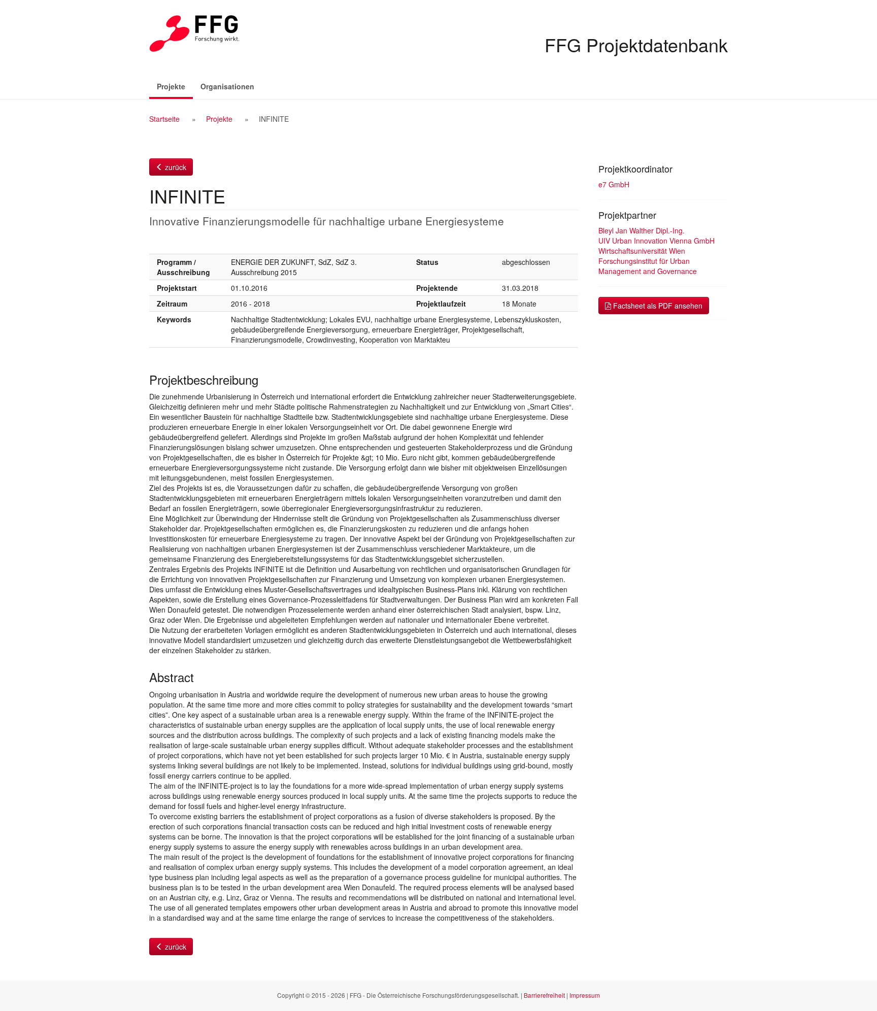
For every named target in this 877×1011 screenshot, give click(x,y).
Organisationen (227, 86)
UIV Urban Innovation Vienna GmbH (656, 240)
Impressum (584, 995)
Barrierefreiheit (544, 995)
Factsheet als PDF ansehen (656, 305)
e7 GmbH (613, 184)
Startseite (164, 119)
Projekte (175, 86)
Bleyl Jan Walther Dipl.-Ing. (641, 230)
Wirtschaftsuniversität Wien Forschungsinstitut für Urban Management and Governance (647, 261)
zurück (174, 167)
